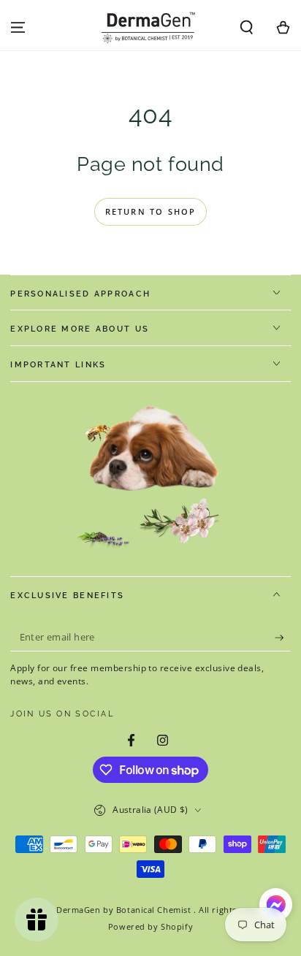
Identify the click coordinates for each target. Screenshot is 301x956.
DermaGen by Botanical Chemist (125, 909)
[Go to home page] (150, 28)
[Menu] (18, 27)
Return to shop (151, 211)
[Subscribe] (283, 637)
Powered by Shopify (150, 926)
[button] (246, 27)
